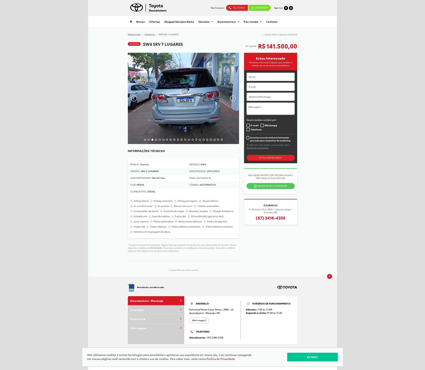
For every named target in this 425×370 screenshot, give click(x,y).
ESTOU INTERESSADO (270, 157)
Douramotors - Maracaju (146, 300)
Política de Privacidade (221, 359)
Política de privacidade (257, 147)
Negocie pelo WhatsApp (272, 185)
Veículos (204, 21)
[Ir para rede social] (286, 7)
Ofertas (154, 21)
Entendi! (312, 357)
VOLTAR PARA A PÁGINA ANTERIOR (280, 34)
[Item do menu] (131, 21)
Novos (140, 21)
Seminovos (149, 34)
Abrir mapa (198, 320)
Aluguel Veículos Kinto (179, 21)
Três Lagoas (138, 328)
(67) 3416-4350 (270, 218)
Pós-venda (251, 21)
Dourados (137, 310)
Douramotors (226, 21)
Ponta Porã (137, 319)
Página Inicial (134, 34)
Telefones (239, 7)
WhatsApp (261, 7)
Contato (272, 21)
